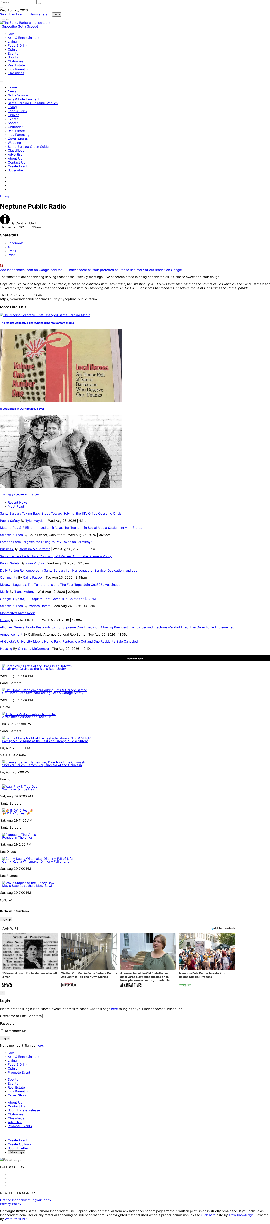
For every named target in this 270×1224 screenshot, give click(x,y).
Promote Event (19, 1072)
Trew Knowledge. (242, 1215)
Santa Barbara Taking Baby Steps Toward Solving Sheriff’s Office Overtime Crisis (60, 513)
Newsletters (38, 14)
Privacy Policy (10, 1204)
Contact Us (16, 162)
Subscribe (10, 26)
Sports (13, 57)
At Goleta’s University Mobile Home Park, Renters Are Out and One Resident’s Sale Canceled (69, 641)
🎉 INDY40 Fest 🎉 (16, 813)
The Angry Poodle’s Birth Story (19, 494)
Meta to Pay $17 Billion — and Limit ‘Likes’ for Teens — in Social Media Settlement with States (71, 528)
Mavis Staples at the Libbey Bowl (27, 885)
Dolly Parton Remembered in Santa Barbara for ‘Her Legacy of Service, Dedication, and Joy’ (69, 570)
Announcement (11, 634)
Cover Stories (18, 139)
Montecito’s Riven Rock (17, 613)
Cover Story (17, 1095)
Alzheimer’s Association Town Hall (27, 717)
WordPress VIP (15, 1219)
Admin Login (16, 1152)
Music (5, 592)
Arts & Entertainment (23, 37)
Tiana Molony (24, 592)
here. (40, 1045)
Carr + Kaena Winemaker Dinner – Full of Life (35, 861)
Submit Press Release (24, 1110)
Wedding (14, 143)
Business (7, 549)
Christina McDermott (34, 549)
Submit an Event (12, 14)
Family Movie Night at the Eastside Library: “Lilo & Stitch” (45, 741)
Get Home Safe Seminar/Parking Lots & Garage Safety (42, 693)
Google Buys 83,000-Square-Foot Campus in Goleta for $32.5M (48, 599)
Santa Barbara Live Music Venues (33, 103)
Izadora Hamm (39, 606)
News (12, 34)
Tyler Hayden (35, 521)
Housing (6, 649)
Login (57, 14)
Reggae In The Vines (17, 837)
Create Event (17, 166)
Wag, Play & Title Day (18, 789)
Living (12, 41)
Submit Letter (18, 1148)
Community (9, 577)
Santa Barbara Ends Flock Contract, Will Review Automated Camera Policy (56, 556)
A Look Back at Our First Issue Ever (22, 408)
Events (13, 53)
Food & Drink (17, 45)
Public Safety (10, 521)
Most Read (16, 506)
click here (208, 1215)
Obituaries (15, 61)
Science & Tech (12, 535)
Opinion (13, 49)
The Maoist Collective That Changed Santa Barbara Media (37, 322)
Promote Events (20, 1126)
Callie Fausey (33, 577)
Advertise (15, 154)
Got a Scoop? (28, 26)
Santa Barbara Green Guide (28, 147)
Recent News (17, 502)
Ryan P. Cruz (34, 563)
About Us (15, 158)
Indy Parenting (18, 69)
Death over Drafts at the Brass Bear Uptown (35, 669)
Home (12, 87)
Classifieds (16, 73)
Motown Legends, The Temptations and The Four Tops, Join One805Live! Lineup (60, 585)
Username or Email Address (21, 1016)
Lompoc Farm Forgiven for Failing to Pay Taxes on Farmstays (46, 542)
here (114, 1009)
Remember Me (15, 1031)
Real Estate (16, 65)
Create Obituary (20, 1144)
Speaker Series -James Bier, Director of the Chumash (42, 765)
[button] (30, 961)
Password (7, 1023)
